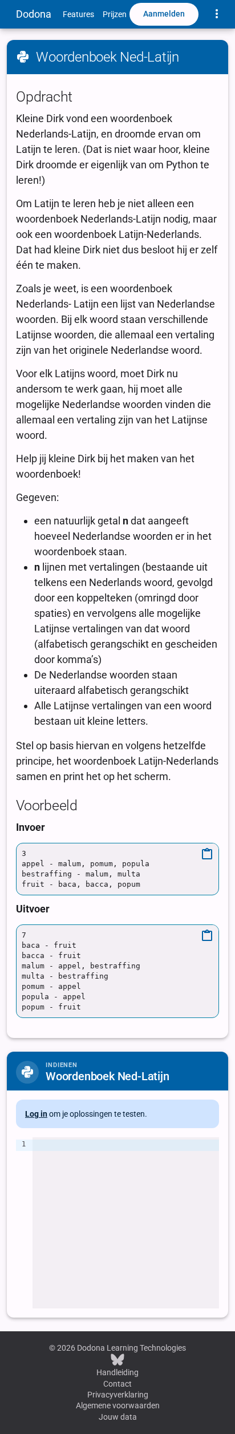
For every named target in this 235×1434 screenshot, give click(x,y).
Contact (117, 1383)
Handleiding (117, 1372)
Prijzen (115, 14)
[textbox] (126, 1222)
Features (78, 14)
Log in (36, 1113)
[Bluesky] (117, 1359)
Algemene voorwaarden (118, 1405)
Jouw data (118, 1416)
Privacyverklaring (117, 1394)
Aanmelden (164, 13)
